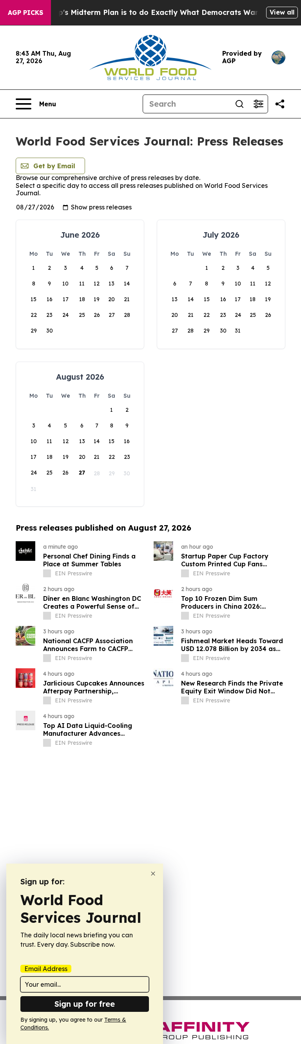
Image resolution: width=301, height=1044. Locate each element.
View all (282, 12)
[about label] (47, 573)
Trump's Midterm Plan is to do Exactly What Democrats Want (151, 12)
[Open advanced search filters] (258, 104)
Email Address (45, 969)
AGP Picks (25, 12)
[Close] (153, 873)
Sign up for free (84, 1004)
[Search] (239, 104)
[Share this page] (279, 104)
